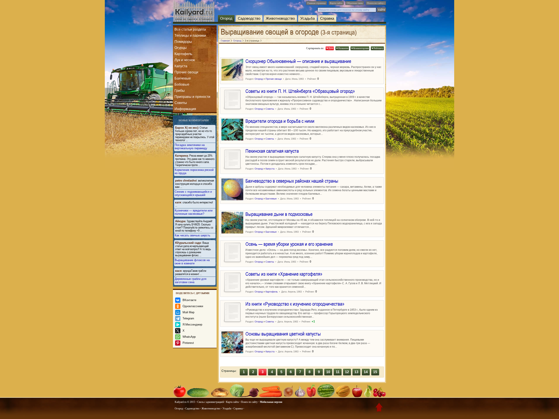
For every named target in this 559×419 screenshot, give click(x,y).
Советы (180, 103)
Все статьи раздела (190, 29)
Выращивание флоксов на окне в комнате (192, 261)
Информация (185, 109)
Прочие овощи (186, 72)
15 (375, 372)
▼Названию (342, 48)
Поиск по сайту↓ (376, 3)
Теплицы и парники (190, 35)
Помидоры (183, 41)
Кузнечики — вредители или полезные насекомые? (193, 212)
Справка (327, 18)
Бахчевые (182, 78)
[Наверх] (379, 408)
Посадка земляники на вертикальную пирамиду (191, 146)
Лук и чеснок (184, 60)
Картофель (183, 54)
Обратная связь (355, 3)
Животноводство (280, 18)
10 (328, 372)
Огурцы (180, 48)
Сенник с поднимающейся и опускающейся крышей (193, 193)
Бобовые (181, 84)
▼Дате (329, 48)
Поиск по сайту (249, 401)
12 (347, 372)
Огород (226, 18)
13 (356, 372)
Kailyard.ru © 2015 (185, 401)
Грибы (179, 90)
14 (366, 372)
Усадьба (307, 18)
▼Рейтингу (377, 48)
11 (338, 372)
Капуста (180, 66)
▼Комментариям (360, 48)
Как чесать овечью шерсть (192, 235)
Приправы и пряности (192, 97)
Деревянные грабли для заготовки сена (190, 280)
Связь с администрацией (210, 401)
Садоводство (249, 18)
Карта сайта (336, 3)
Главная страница (316, 3)
